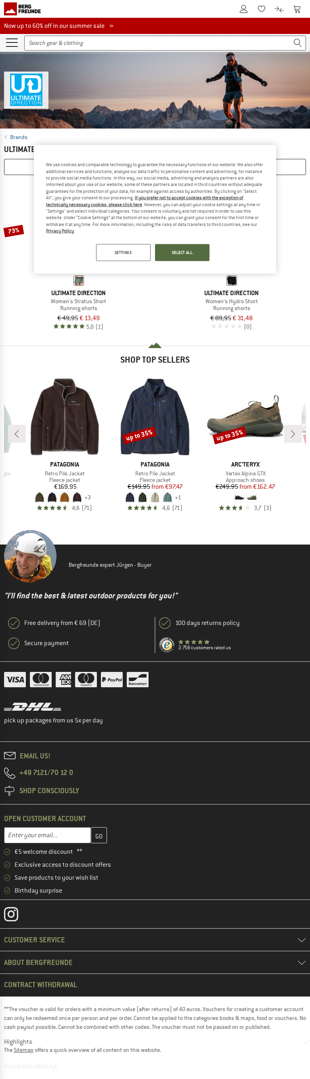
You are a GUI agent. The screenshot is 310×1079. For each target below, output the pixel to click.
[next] (293, 434)
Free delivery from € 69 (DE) (62, 623)
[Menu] (12, 42)
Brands (18, 137)
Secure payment (46, 643)
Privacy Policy (60, 231)
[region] (155, 209)
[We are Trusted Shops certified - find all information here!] (167, 645)
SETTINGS (123, 252)
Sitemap (24, 1050)
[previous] (17, 434)
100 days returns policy (207, 623)
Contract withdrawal (40, 984)
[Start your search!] (298, 43)
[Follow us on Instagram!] (17, 916)
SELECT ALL (182, 252)
